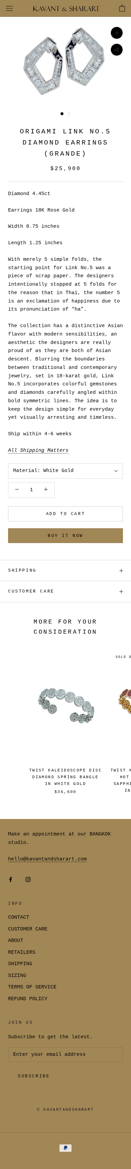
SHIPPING (22, 570)
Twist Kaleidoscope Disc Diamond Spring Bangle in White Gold (65, 777)
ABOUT (15, 941)
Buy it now (65, 535)
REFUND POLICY (27, 999)
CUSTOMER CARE (27, 929)
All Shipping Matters (38, 450)
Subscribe (34, 1076)
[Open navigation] (9, 8)
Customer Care (31, 591)
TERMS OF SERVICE (32, 987)
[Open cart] (122, 8)
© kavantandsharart (65, 1109)
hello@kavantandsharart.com (47, 859)
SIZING (17, 976)
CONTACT (18, 917)
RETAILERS (21, 952)
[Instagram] (28, 880)
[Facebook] (10, 880)
